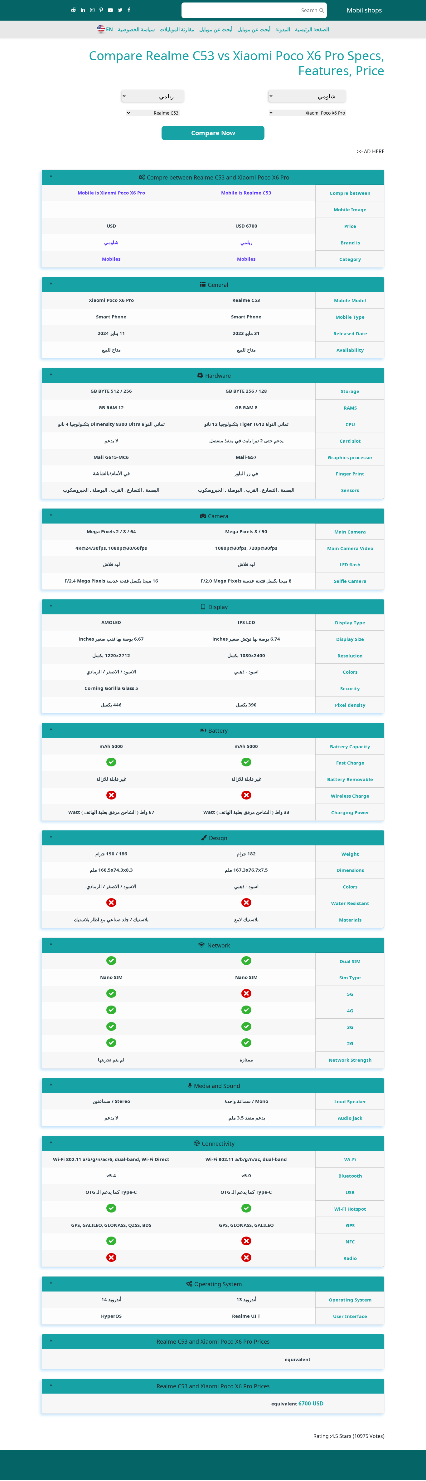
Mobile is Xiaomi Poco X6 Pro (111, 192)
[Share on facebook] (129, 10)
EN (109, 29)
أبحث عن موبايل (253, 29)
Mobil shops (364, 10)
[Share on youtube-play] (110, 10)
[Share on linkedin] (83, 10)
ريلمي (246, 242)
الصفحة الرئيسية (312, 29)
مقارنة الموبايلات (177, 29)
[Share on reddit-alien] (73, 10)
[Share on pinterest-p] (101, 10)
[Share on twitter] (120, 10)
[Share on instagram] (92, 10)
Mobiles (246, 259)
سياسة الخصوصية (136, 29)
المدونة (282, 29)
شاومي (111, 242)
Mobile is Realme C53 (246, 192)
